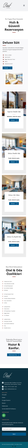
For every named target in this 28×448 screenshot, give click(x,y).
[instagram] (15, 446)
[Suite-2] (14, 73)
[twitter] (12, 446)
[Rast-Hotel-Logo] (7, 2)
